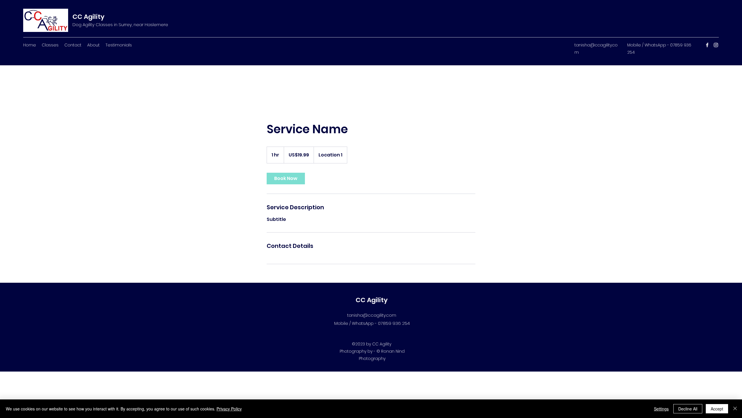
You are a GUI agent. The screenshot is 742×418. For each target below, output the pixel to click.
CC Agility (88, 16)
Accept (717, 409)
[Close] (735, 408)
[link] (286, 178)
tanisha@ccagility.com (371, 315)
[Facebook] (707, 45)
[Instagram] (716, 45)
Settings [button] (661, 409)
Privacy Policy (229, 409)
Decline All (687, 409)
